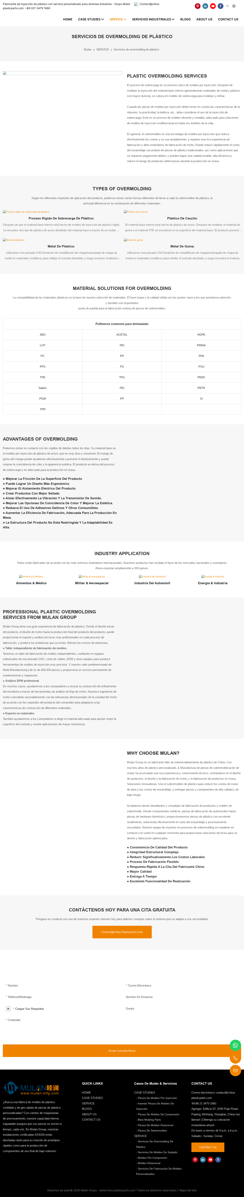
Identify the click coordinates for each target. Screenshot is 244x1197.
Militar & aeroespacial (91, 583)
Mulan (88, 49)
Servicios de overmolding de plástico (136, 49)
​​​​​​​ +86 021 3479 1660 (37, 8)
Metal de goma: (182, 246)
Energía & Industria (212, 583)
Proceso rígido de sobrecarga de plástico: (61, 218)
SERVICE (102, 49)
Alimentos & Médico (31, 583)
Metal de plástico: (61, 246)
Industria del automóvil (152, 583)
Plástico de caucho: (182, 218)
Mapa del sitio (188, 1190)
